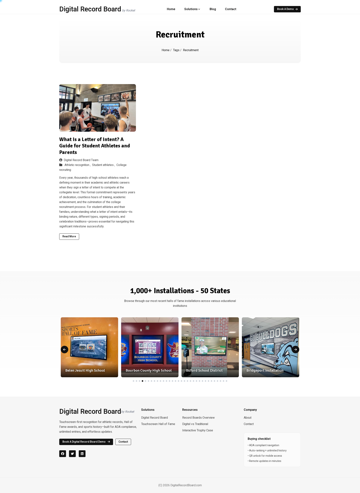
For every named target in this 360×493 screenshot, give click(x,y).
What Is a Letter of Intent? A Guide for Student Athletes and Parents (94, 145)
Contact (230, 9)
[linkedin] (82, 453)
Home (171, 9)
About (247, 417)
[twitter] (72, 453)
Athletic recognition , (77, 165)
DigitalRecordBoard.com (186, 485)
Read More (69, 236)
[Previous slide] (64, 349)
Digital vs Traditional (195, 424)
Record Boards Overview (198, 417)
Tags (176, 50)
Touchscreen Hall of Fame (158, 424)
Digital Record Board (154, 417)
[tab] (133, 381)
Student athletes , (104, 165)
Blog (213, 9)
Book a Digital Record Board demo (84, 442)
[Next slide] (295, 349)
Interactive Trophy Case (197, 430)
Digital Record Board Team (81, 160)
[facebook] (62, 453)
